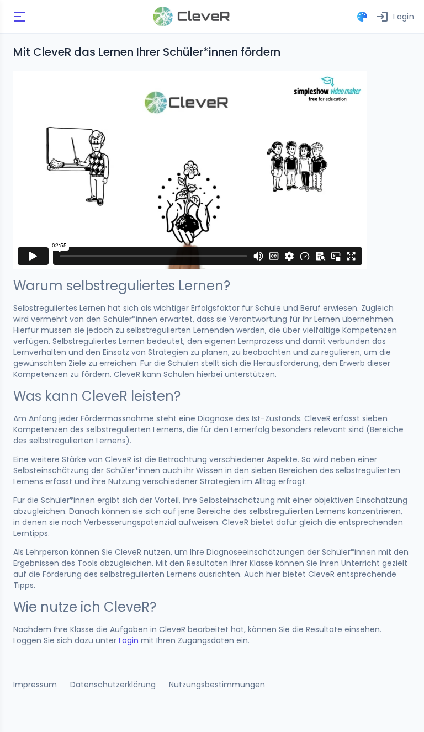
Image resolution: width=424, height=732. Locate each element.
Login (129, 640)
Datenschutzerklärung (113, 684)
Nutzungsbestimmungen (217, 684)
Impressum (35, 684)
